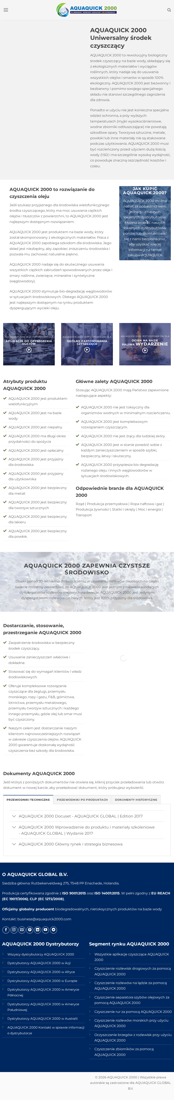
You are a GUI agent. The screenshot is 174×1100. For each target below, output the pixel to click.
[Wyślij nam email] (21, 930)
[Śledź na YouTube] (45, 930)
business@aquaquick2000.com (44, 919)
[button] (5, 10)
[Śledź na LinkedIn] (37, 930)
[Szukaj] (169, 10)
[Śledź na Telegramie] (53, 930)
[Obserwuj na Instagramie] (14, 930)
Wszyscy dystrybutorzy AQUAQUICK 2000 (40, 954)
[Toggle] (14, 816)
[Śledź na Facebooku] (6, 930)
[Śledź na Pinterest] (29, 930)
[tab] (28, 799)
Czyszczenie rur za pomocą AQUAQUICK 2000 (133, 1011)
